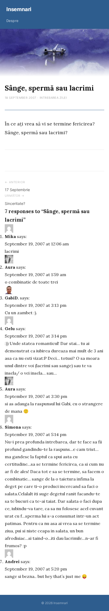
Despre (12, 21)
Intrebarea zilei (53, 98)
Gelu (10, 328)
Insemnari (18, 9)
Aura (10, 267)
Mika (10, 236)
